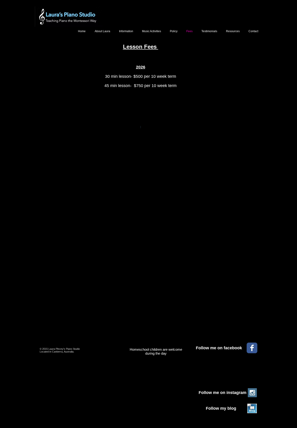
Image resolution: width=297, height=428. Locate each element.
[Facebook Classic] (252, 348)
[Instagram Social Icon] (252, 392)
